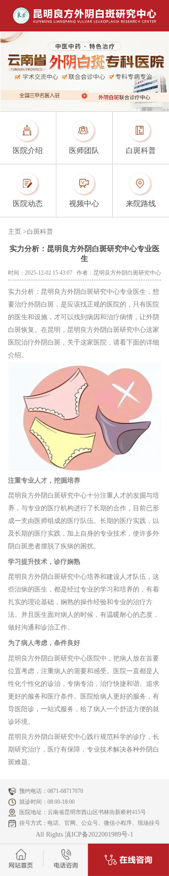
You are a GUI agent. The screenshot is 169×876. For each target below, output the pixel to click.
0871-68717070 (65, 791)
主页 (14, 231)
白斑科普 (40, 231)
